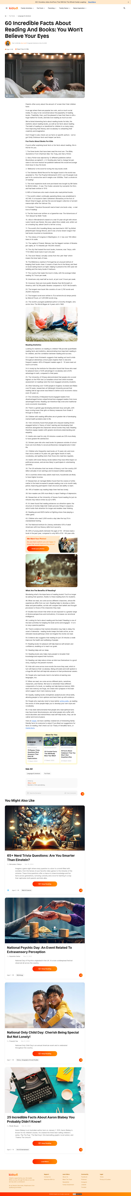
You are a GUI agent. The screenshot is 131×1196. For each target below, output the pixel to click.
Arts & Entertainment (50, 747)
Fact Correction (71, 793)
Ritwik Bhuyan (14, 1126)
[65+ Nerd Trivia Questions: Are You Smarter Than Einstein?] (45, 827)
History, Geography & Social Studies (27, 1060)
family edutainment (68, 1184)
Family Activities (26, 8)
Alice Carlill (23, 43)
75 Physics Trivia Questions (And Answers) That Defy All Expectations (34, 754)
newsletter (66, 1182)
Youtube (83, 1187)
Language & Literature (33, 773)
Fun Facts (40, 8)
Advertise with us (49, 1179)
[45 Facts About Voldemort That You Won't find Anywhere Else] (68, 741)
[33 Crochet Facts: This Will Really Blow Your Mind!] (51, 741)
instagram (84, 1182)
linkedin (83, 1184)
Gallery (11, 96)
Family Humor (64, 8)
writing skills (64, 701)
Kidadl (6, 15)
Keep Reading (46, 884)
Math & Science (32, 747)
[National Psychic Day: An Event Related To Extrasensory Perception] (45, 920)
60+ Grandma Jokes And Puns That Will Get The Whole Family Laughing (60, 2)
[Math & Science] (8, 890)
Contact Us (47, 1177)
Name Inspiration (79, 8)
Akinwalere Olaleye (15, 864)
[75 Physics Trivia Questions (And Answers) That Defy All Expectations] (35, 741)
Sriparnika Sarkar (14, 956)
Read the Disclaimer (35, 793)
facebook (84, 1177)
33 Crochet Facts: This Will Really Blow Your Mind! (50, 754)
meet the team (67, 1179)
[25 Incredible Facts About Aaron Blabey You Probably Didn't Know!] (45, 1089)
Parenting (51, 8)
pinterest (84, 1179)
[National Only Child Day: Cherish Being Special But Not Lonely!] (45, 1004)
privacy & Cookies (105, 1179)
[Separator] (82, 794)
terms (101, 1177)
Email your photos (38, 549)
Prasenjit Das (13, 1041)
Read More (92, 2)
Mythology (20, 975)
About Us (65, 1177)
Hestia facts (30, 728)
